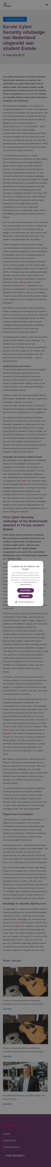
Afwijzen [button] (25, 596)
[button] (25, 602)
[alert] (25, 583)
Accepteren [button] (25, 590)
